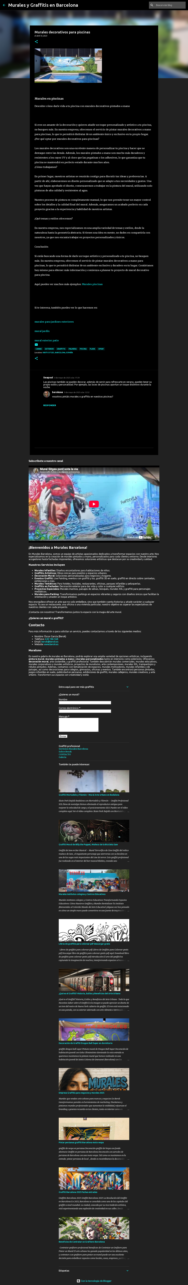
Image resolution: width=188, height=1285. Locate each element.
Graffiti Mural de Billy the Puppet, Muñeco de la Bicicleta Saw (88, 844)
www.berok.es (51, 644)
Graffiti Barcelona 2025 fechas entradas (78, 1192)
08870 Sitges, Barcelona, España (58, 352)
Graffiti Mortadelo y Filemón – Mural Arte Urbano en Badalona (89, 795)
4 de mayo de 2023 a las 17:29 (66, 378)
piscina (83, 349)
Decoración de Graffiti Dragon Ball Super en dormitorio (86, 1043)
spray (101, 349)
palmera (73, 349)
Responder (49, 405)
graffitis (61, 349)
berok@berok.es (49, 641)
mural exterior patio (47, 340)
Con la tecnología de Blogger (95, 1281)
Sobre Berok (65, 751)
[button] (36, 42)
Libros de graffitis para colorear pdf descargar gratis (84, 944)
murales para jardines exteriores (54, 321)
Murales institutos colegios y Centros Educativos (82, 894)
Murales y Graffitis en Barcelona (43, 5)
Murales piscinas (92, 284)
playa (92, 349)
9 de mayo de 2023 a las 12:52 (76, 392)
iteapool (48, 377)
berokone (57, 392)
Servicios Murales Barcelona (73, 749)
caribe (39, 349)
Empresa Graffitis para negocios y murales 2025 (81, 1093)
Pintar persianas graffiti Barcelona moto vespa (81, 1142)
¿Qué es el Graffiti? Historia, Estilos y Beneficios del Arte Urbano (89, 993)
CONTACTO (65, 754)
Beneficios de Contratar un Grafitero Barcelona (82, 1242)
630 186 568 (51, 639)
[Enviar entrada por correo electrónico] (36, 346)
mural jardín (42, 331)
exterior (49, 349)
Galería (62, 757)
